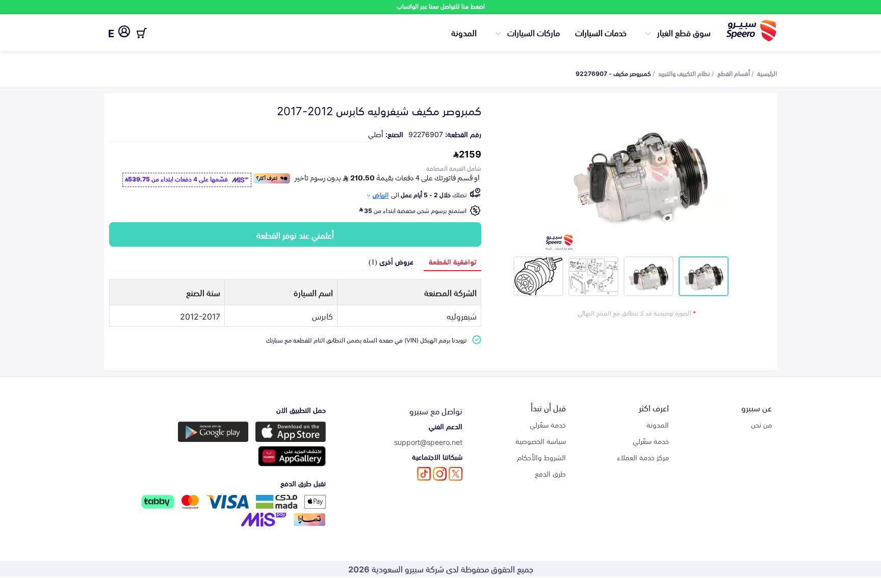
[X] (455, 474)
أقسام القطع (733, 73)
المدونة (464, 32)
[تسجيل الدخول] (124, 33)
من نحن (761, 424)
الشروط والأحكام (541, 457)
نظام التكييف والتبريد (684, 73)
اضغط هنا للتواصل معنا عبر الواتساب (441, 6)
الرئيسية (767, 73)
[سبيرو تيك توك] (424, 474)
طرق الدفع (550, 473)
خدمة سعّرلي (651, 440)
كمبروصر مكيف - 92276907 (613, 73)
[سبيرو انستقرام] (440, 474)
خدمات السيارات (601, 32)
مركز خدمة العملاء (643, 457)
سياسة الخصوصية (540, 440)
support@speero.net (428, 441)
